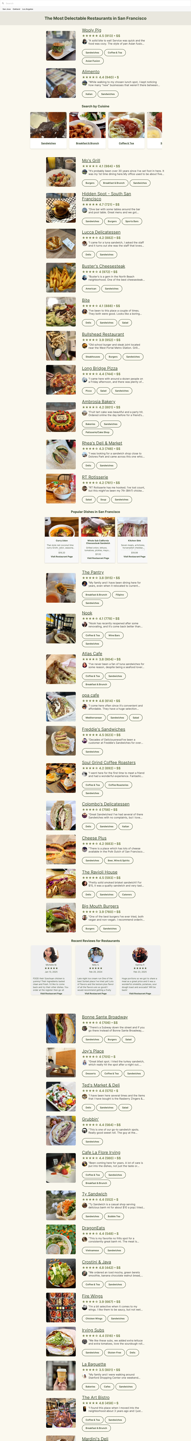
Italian (89, 94)
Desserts (91, 1073)
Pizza (89, 390)
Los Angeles (27, 9)
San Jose (7, 9)
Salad (125, 322)
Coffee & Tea (115, 52)
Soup (103, 499)
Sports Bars (132, 221)
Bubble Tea (114, 1216)
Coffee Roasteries (118, 785)
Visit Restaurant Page (62, 556)
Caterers (127, 894)
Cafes (107, 1386)
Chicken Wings (94, 1318)
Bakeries (90, 424)
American (91, 288)
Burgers (90, 183)
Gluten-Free (114, 1352)
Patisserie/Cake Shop (97, 432)
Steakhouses (93, 356)
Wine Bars (114, 635)
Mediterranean (94, 717)
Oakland (16, 9)
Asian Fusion (93, 61)
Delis (88, 254)
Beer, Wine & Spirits (119, 860)
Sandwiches (92, 52)
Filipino (120, 594)
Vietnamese (92, 1250)
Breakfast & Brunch (114, 183)
